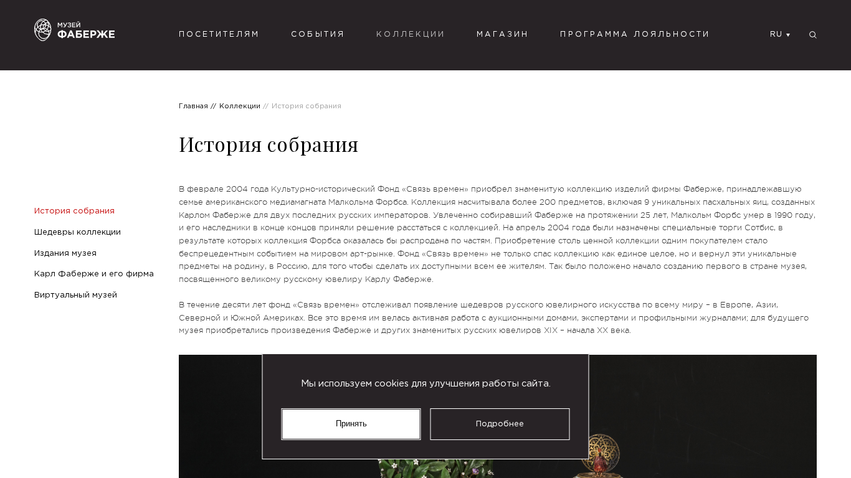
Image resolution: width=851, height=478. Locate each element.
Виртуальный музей (75, 295)
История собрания (74, 211)
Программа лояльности (635, 34)
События (318, 34)
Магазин (503, 34)
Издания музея (65, 253)
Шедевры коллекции (77, 232)
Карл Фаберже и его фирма (94, 274)
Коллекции (410, 34)
